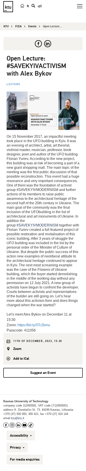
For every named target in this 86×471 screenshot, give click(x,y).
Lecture (14, 84)
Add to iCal (21, 358)
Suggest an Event (43, 373)
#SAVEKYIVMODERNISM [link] (37, 225)
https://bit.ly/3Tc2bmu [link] (33, 325)
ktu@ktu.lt (17, 418)
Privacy (16, 447)
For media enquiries (24, 459)
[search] (33, 6)
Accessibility (19, 435)
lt (28, 6)
